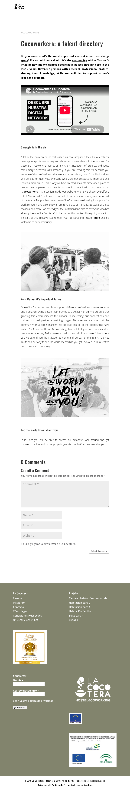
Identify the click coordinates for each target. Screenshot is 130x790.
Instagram (19, 602)
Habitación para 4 (79, 607)
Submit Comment (99, 551)
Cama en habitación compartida (88, 598)
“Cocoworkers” (30, 191)
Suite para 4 (76, 615)
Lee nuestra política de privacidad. (33, 701)
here (97, 217)
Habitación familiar (80, 611)
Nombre (18, 680)
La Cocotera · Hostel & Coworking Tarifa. (53, 780)
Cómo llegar (20, 611)
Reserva (18, 598)
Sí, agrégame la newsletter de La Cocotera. (50, 544)
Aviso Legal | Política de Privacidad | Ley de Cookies (65, 785)
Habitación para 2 (79, 602)
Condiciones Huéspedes (27, 615)
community (79, 60)
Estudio (73, 620)
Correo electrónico (26, 690)
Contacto (18, 607)
